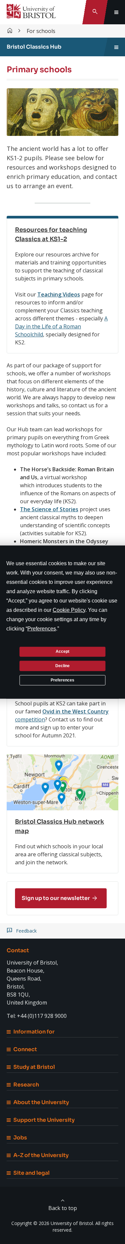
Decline (62, 665)
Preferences (62, 679)
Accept (62, 651)
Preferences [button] (41, 628)
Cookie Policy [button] (69, 610)
